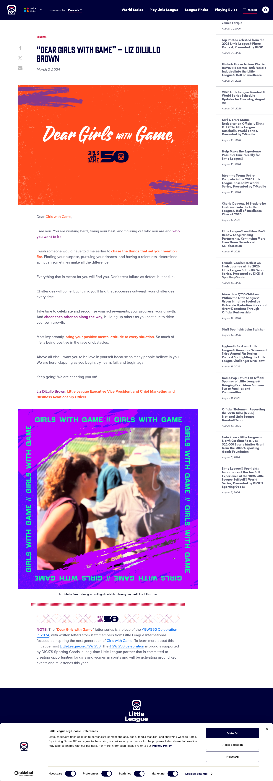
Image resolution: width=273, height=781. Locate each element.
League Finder (196, 9)
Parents (73, 10)
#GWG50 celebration (126, 646)
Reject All (232, 756)
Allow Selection (232, 744)
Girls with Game (119, 641)
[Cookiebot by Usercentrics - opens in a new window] (24, 774)
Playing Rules (226, 9)
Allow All (232, 732)
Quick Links (33, 9)
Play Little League (164, 9)
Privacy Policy (162, 745)
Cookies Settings (196, 773)
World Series (132, 9)
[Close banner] (267, 729)
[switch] (106, 774)
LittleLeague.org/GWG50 (80, 646)
